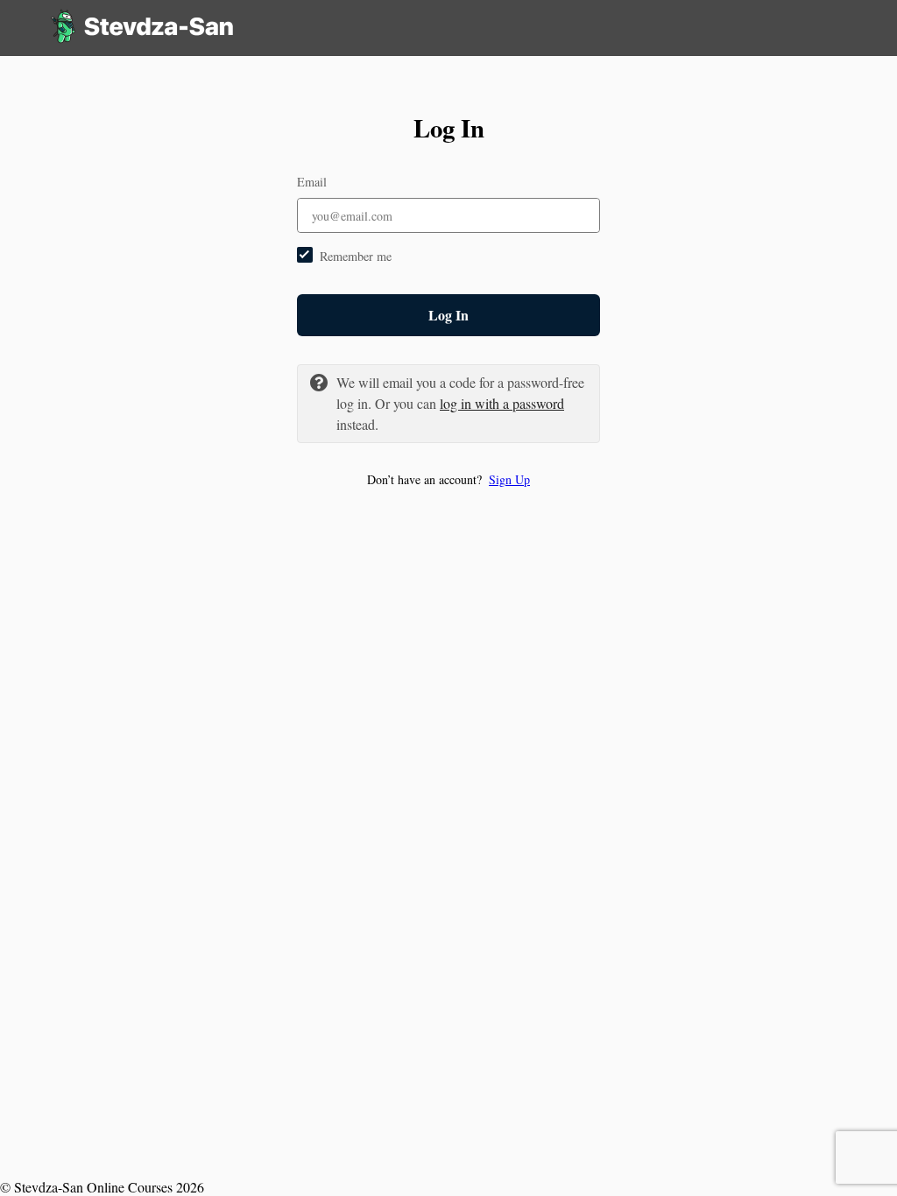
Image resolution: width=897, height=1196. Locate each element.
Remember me (356, 256)
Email (312, 181)
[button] (448, 479)
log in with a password (502, 403)
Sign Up (509, 479)
